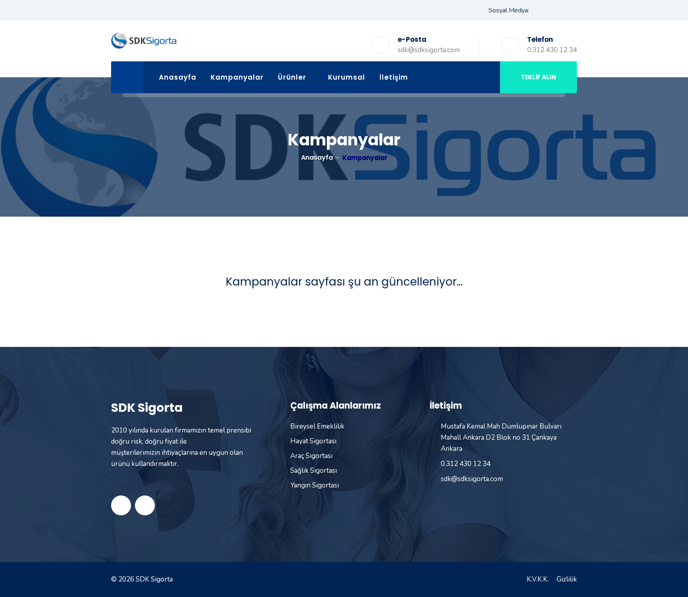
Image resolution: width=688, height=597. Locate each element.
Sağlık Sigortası (313, 470)
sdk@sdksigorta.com (429, 50)
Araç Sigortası (311, 455)
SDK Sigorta (154, 579)
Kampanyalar (237, 77)
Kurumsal (346, 77)
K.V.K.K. (538, 579)
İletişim (393, 77)
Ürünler (292, 77)
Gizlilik (567, 579)
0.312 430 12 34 (552, 50)
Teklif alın (538, 77)
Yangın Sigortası (314, 485)
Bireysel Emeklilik (317, 426)
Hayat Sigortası (313, 441)
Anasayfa (177, 77)
